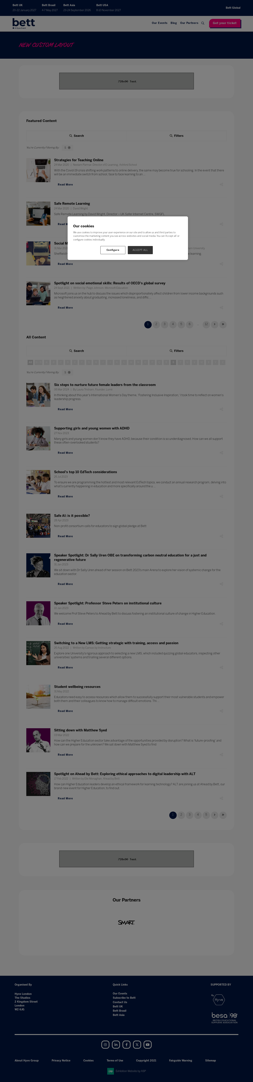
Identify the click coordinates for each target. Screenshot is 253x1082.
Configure (112, 250)
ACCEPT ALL (140, 250)
